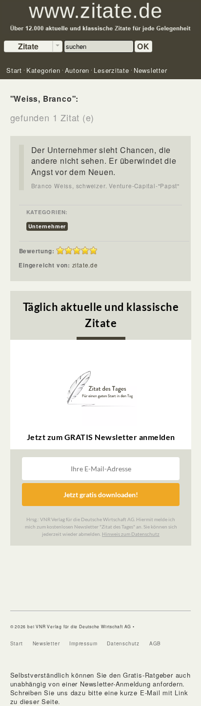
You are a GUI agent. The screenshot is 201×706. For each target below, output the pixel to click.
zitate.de (85, 265)
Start (16, 643)
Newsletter (46, 643)
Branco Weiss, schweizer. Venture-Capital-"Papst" (105, 186)
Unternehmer (47, 226)
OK (143, 46)
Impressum (83, 643)
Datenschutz (123, 643)
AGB (155, 643)
